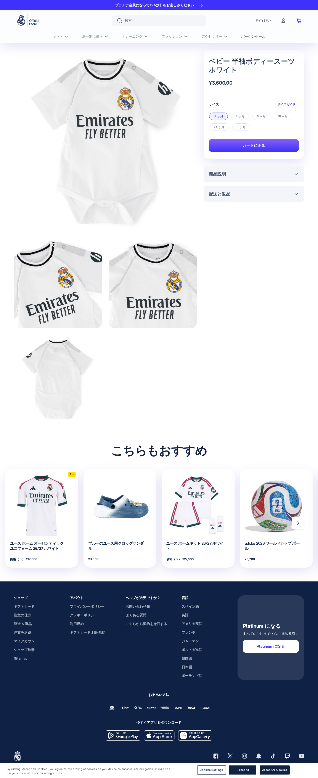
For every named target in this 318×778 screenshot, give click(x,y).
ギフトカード (24, 606)
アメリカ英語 (192, 624)
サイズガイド (286, 104)
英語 (185, 615)
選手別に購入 (92, 36)
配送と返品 (219, 194)
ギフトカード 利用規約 (87, 632)
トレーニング (132, 36)
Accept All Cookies (274, 770)
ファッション (172, 36)
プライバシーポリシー (87, 606)
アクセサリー (211, 36)
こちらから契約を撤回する (146, 624)
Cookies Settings (211, 770)
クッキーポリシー (84, 615)
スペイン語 (190, 606)
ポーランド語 (192, 676)
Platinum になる (271, 646)
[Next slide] (298, 523)
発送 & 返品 (23, 624)
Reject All (243, 770)
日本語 (187, 667)
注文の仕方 (22, 615)
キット (58, 36)
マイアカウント (26, 641)
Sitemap (20, 658)
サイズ (214, 104)
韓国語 (187, 658)
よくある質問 (136, 615)
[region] (159, 770)
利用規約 (77, 624)
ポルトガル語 (192, 650)
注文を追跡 (22, 632)
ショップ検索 (24, 650)
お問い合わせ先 (138, 606)
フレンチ (189, 632)
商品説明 (217, 174)
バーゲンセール (253, 36)
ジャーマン (190, 641)
